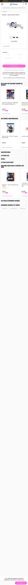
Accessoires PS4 (13, 208)
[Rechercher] (25, 7)
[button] (19, 38)
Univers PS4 (4, 208)
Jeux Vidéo (4, 11)
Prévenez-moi (15, 66)
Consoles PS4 (22, 208)
